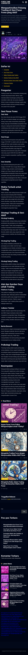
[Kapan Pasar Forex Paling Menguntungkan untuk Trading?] (14, 412)
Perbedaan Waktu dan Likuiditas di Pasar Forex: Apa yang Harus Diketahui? (13, 535)
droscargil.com (5, 635)
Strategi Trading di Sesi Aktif (11, 78)
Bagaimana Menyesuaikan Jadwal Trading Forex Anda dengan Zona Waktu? (12, 541)
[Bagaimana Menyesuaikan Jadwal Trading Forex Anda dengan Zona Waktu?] (5, 598)
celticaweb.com (15, 618)
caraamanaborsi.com (21, 628)
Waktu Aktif (5, 26)
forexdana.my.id (5, 623)
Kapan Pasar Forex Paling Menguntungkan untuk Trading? (12, 425)
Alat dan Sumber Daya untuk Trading (13, 80)
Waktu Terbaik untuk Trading (11, 75)
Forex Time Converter (5, 2)
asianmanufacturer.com (16, 613)
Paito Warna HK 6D (17, 614)
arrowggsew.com (5, 613)
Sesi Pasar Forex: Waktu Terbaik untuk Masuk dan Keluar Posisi (12, 529)
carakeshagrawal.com (18, 616)
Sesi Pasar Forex (8, 72)
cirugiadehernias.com (6, 619)
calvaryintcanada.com (6, 616)
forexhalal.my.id (15, 625)
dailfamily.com (23, 619)
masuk (9, 499)
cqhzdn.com (15, 619)
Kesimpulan (7, 86)
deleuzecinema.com (20, 631)
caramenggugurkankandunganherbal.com (11, 630)
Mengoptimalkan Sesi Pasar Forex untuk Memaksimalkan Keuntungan (13, 525)
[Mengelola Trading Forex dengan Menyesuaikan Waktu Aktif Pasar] (14, 441)
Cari (2, 509)
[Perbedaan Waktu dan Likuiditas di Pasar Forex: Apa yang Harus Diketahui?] (5, 590)
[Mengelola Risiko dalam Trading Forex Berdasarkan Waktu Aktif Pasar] (14, 470)
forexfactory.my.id (5, 625)
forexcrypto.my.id (15, 621)
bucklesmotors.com (6, 614)
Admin (9, 32)
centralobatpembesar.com (8, 631)
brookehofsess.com (6, 626)
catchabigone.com (6, 618)
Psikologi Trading (8, 83)
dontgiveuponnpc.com (16, 633)
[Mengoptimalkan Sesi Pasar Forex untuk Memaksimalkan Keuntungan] (5, 573)
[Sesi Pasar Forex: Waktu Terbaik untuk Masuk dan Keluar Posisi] (5, 581)
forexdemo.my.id (14, 623)
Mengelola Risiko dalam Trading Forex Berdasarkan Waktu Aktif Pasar (12, 484)
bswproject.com (16, 626)
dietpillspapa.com (5, 633)
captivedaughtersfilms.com (8, 628)
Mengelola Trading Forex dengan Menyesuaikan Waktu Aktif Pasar (13, 454)
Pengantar (6, 69)
